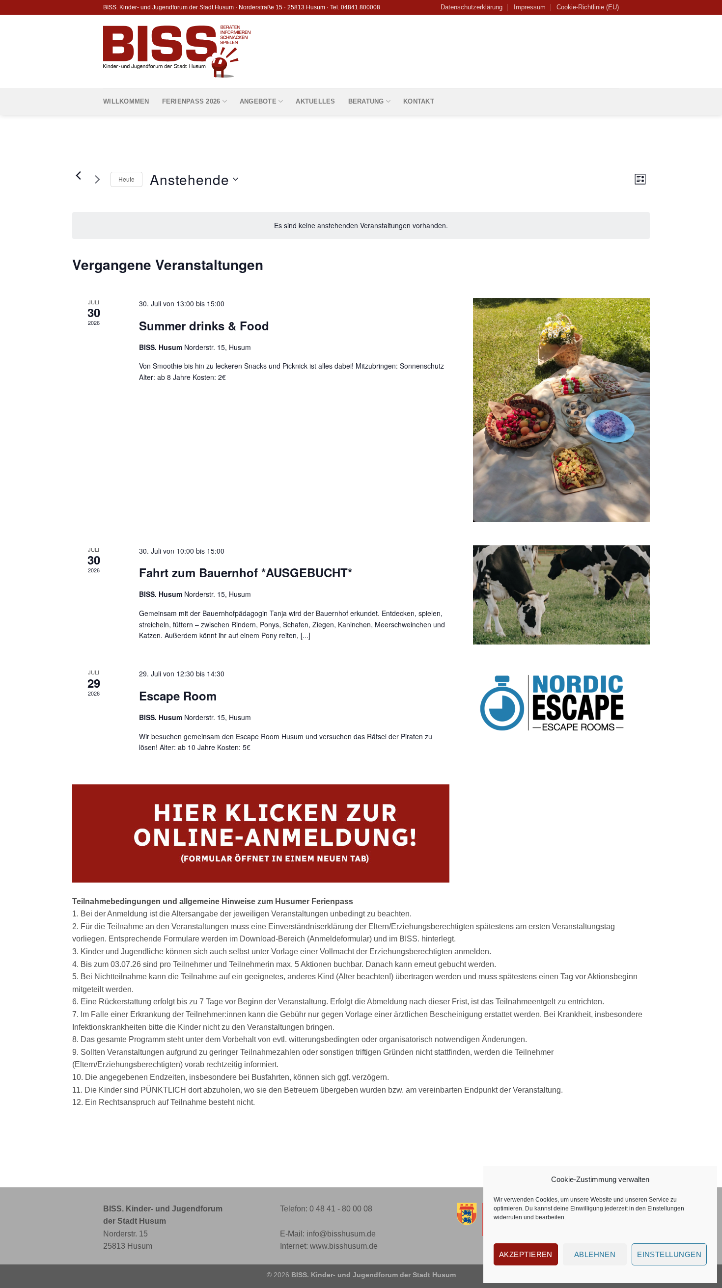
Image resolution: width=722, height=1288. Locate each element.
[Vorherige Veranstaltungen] (78, 175)
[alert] (361, 225)
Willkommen (126, 101)
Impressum (530, 7)
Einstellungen (665, 1208)
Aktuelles (315, 101)
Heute (126, 179)
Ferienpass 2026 (191, 101)
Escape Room (178, 695)
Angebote (258, 101)
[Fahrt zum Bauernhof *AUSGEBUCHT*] (561, 595)
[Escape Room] (561, 703)
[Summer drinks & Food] (561, 410)
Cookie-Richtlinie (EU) (587, 7)
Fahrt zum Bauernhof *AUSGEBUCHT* (245, 572)
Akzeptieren (526, 1254)
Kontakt (418, 101)
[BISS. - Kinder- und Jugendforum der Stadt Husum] (176, 52)
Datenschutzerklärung (471, 7)
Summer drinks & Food (204, 325)
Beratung (366, 101)
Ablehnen (595, 1254)
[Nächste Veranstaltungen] (97, 179)
